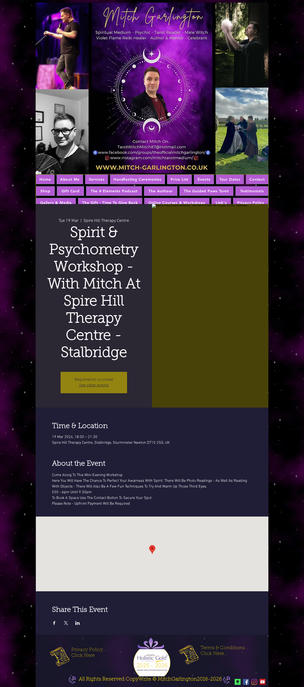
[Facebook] (246, 682)
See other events (94, 385)
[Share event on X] (66, 623)
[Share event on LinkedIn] (77, 623)
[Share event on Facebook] (54, 623)
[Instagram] (254, 682)
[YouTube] (263, 682)
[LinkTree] (238, 682)
